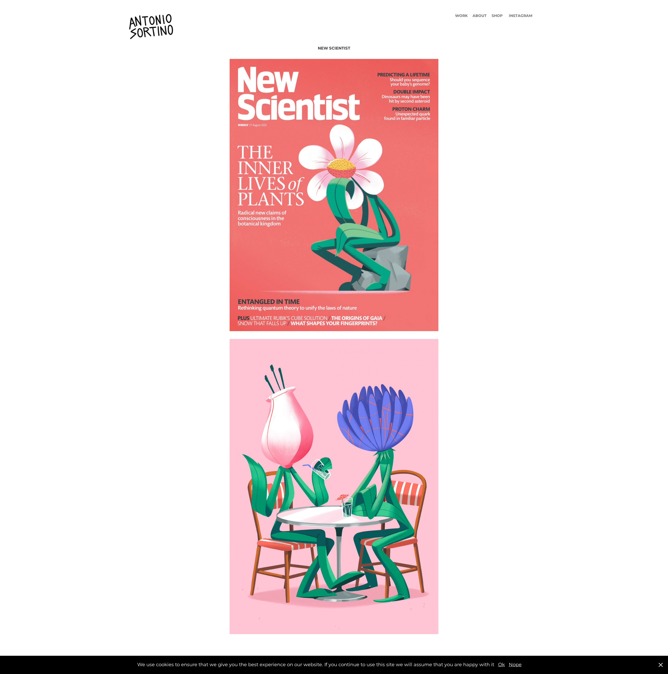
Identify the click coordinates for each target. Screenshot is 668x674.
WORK (461, 16)
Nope (515, 665)
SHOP (497, 16)
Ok (501, 665)
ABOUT (480, 16)
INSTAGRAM (520, 16)
